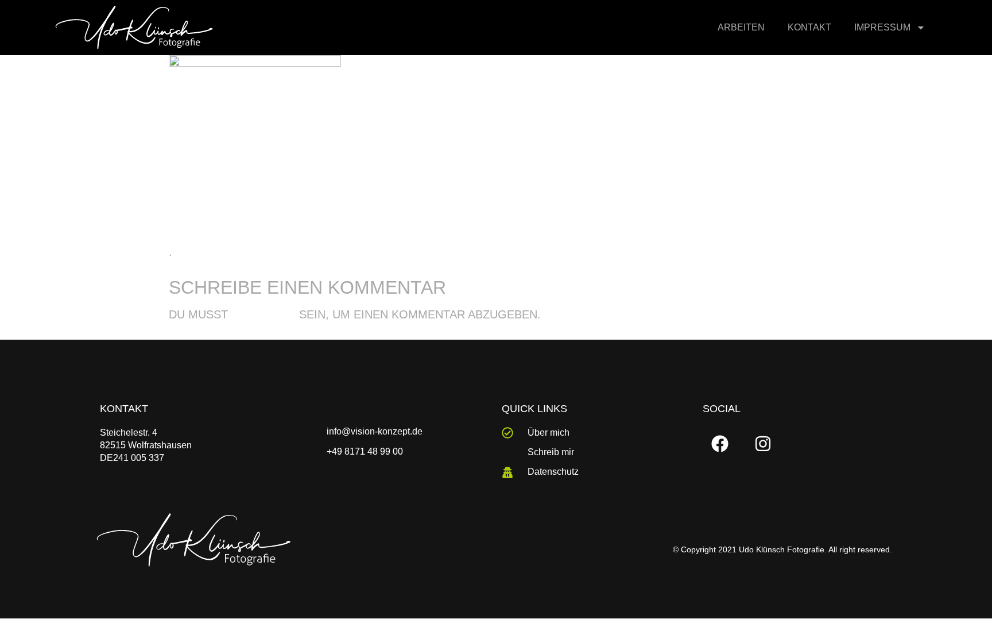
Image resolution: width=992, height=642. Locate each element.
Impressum (882, 27)
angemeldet (263, 315)
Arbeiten (741, 27)
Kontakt (809, 27)
